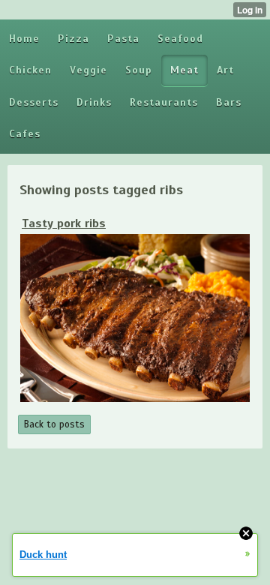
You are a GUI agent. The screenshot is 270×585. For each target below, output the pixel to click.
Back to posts (54, 424)
